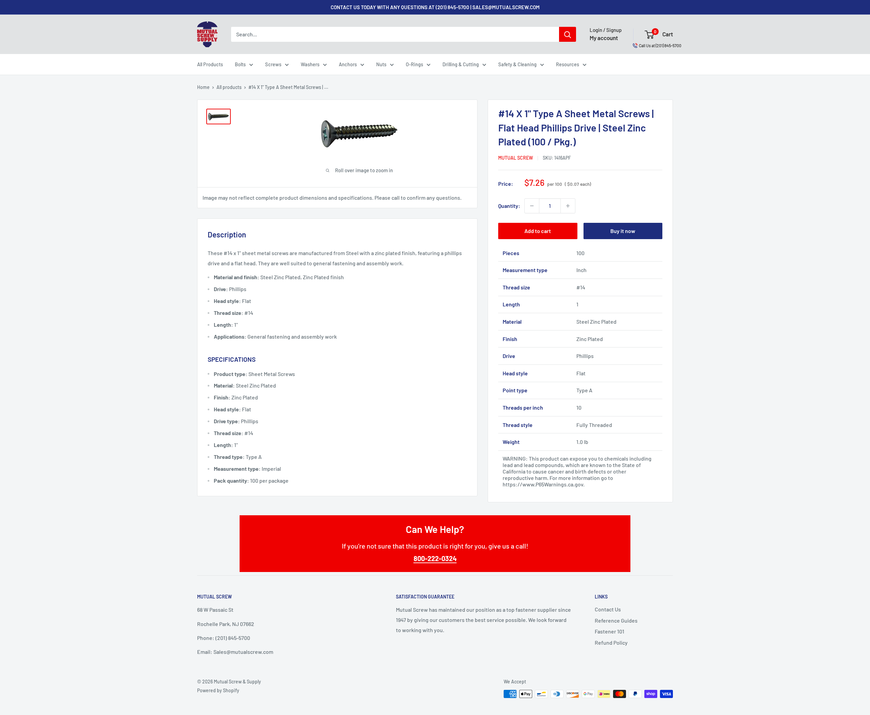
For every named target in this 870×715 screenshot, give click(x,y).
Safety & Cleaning (517, 64)
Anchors (348, 64)
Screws (273, 64)
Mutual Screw (515, 158)
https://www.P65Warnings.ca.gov (543, 484)
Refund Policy (611, 642)
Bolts (240, 64)
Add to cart (537, 231)
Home (203, 87)
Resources (567, 64)
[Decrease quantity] (532, 206)
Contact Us (608, 609)
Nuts (381, 64)
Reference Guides (616, 620)
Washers (310, 64)
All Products (210, 64)
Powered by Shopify (218, 690)
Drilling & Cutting (460, 64)
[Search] (567, 34)
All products (229, 87)
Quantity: (509, 205)
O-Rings (414, 64)
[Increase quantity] (568, 206)
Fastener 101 (609, 631)
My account (604, 37)
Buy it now (622, 231)
